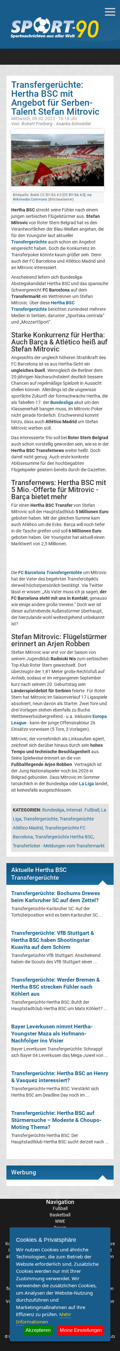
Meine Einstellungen (81, 1330)
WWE (60, 1221)
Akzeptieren (38, 1330)
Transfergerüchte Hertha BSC (64, 836)
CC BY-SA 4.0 (73, 195)
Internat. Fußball (82, 809)
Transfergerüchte (29, 241)
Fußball (60, 1208)
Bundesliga (53, 809)
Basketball (60, 1214)
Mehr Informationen (43, 1318)
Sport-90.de (54, 27)
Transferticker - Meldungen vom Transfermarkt (59, 845)
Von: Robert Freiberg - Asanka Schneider (51, 123)
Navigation (60, 1202)
